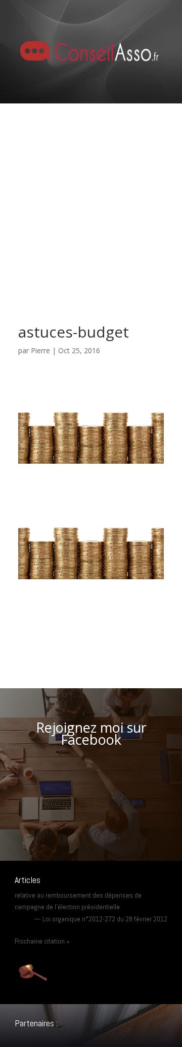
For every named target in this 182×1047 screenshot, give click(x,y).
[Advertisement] (91, 199)
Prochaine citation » (42, 941)
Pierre (40, 350)
